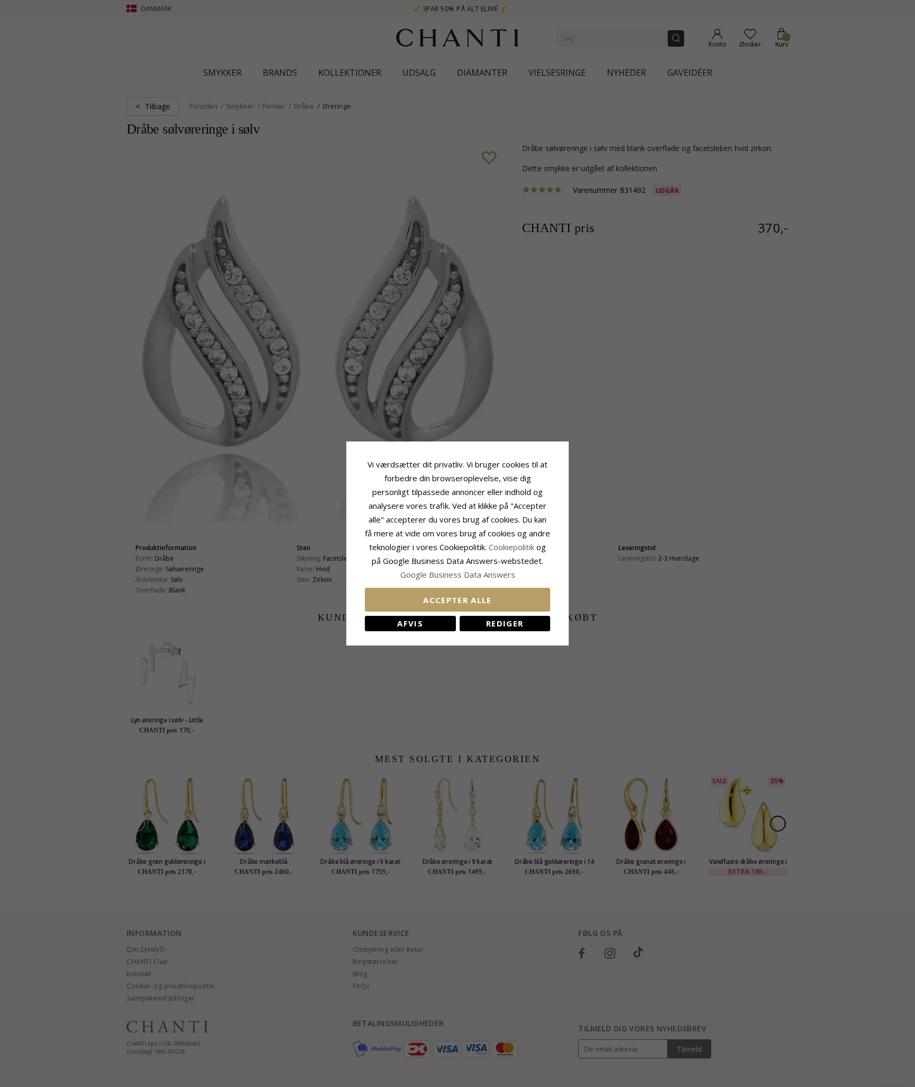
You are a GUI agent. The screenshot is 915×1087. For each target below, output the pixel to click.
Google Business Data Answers (457, 574)
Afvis (410, 623)
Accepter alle (457, 600)
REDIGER (504, 623)
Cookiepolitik (511, 547)
